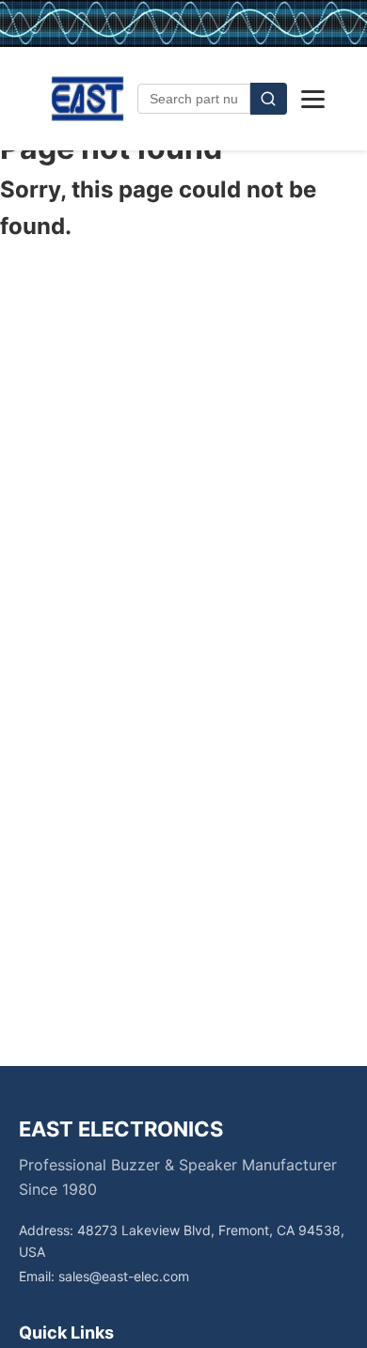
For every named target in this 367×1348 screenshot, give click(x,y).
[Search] (268, 99)
